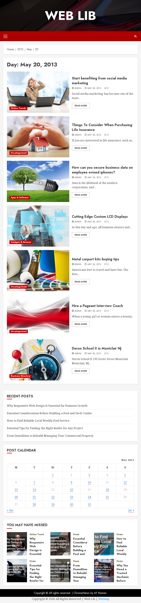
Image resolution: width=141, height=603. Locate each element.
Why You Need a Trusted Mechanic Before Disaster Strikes (123, 577)
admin (78, 88)
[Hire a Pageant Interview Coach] (38, 315)
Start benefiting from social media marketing (99, 81)
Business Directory (20, 376)
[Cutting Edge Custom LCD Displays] (38, 226)
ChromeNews (82, 593)
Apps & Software (20, 197)
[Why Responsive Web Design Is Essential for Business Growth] (17, 543)
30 (71, 504)
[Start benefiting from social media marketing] (38, 92)
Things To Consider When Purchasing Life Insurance (102, 127)
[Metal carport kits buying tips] (38, 270)
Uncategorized (18, 152)
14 (34, 489)
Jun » (131, 510)
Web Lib (70, 16)
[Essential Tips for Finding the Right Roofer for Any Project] (17, 570)
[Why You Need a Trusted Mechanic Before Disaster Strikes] (104, 570)
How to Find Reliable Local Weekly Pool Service (38, 420)
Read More (81, 105)
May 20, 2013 (94, 88)
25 (107, 497)
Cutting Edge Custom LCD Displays (100, 216)
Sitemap (103, 599)
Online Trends (18, 108)
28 (34, 504)
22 (53, 497)
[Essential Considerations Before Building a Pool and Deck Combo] (60, 543)
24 (89, 497)
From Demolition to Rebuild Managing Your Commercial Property (50, 436)
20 (16, 497)
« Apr (10, 510)
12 (125, 482)
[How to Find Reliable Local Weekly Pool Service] (104, 543)
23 (71, 497)
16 (71, 489)
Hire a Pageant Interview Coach (97, 305)
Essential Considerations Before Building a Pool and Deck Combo (49, 413)
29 (53, 504)
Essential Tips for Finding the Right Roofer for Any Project (45, 428)
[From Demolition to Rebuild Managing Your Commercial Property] (60, 570)
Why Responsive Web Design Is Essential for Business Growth (47, 406)
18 (107, 489)
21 (34, 497)
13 (16, 489)
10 (89, 482)
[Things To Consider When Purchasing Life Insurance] (38, 136)
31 (89, 504)
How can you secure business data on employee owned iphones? (102, 170)
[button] (5, 36)
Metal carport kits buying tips (95, 259)
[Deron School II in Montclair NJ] (38, 359)
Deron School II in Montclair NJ (96, 348)
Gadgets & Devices (21, 242)
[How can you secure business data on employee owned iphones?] (38, 181)
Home (76, 534)
